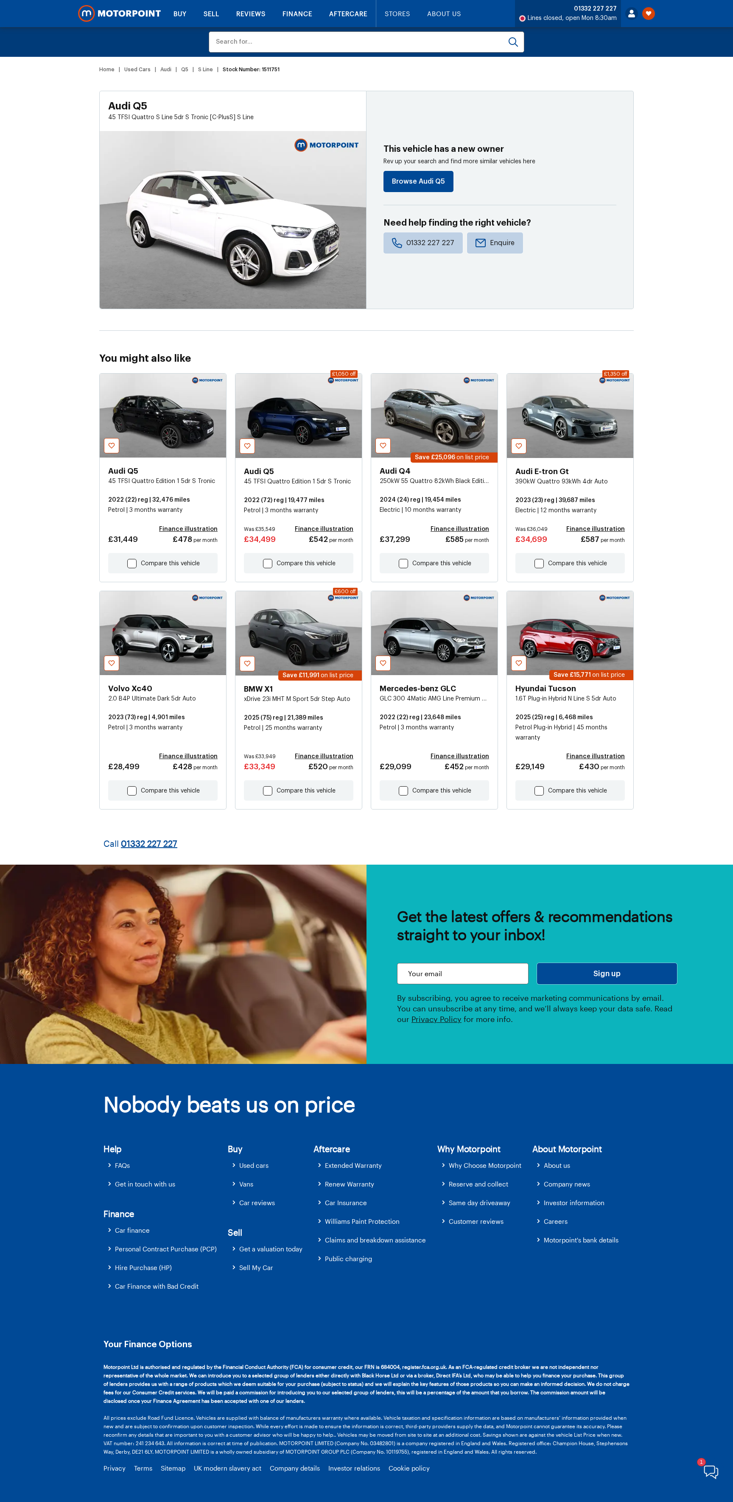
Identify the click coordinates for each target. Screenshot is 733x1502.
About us (557, 1165)
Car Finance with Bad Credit (157, 1286)
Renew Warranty (349, 1184)
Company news (567, 1184)
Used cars (254, 1165)
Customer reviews (476, 1221)
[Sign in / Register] (631, 13)
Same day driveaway (479, 1202)
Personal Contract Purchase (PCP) (166, 1249)
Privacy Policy (436, 1019)
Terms (143, 1468)
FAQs (122, 1165)
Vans (246, 1184)
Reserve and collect (478, 1184)
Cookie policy (409, 1468)
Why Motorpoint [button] (469, 1149)
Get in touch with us (145, 1184)
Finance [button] (119, 1213)
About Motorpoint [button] (567, 1149)
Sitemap (173, 1468)
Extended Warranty (353, 1165)
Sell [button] (235, 1232)
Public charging (348, 1258)
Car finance (132, 1230)
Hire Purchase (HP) (143, 1267)
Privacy (115, 1468)
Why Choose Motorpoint (485, 1165)
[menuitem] (166, 1165)
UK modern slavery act (227, 1468)
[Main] (119, 13)
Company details (295, 1468)
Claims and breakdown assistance (375, 1240)
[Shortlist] (648, 13)
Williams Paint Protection (362, 1221)
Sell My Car (256, 1267)
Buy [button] (235, 1149)
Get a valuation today (270, 1249)
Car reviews (257, 1202)
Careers (556, 1221)
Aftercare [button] (331, 1149)
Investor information (574, 1202)
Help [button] (113, 1149)
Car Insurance (346, 1202)
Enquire (502, 243)
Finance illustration (188, 529)
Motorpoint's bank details (581, 1240)
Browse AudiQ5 (418, 181)
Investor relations (354, 1468)
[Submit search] (513, 42)
